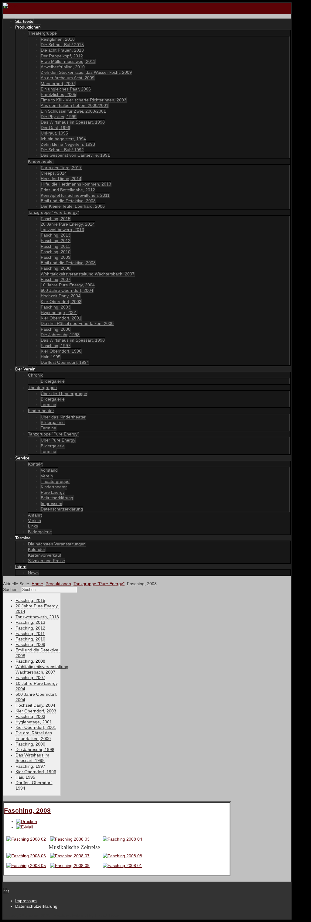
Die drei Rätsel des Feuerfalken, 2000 (77, 323)
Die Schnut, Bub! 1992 (62, 149)
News (33, 572)
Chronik (35, 375)
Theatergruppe (42, 33)
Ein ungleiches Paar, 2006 (66, 89)
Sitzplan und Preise (46, 560)
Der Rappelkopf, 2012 (62, 55)
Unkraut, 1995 (54, 133)
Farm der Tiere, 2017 (61, 167)
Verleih (34, 520)
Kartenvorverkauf (44, 555)
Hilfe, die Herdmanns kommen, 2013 (76, 184)
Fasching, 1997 (55, 345)
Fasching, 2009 (55, 257)
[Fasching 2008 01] (122, 865)
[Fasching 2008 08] (122, 855)
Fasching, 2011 (55, 246)
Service (22, 458)
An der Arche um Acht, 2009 (67, 77)
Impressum (51, 503)
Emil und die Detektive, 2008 (68, 200)
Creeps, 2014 (54, 173)
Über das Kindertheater (63, 417)
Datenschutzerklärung (62, 509)
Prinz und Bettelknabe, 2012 (68, 189)
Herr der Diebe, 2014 (61, 178)
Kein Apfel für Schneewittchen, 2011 (75, 195)
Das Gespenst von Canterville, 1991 (75, 155)
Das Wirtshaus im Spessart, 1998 (73, 122)
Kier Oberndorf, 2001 (61, 318)
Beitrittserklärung (57, 497)
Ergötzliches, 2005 (58, 94)
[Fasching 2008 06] (26, 855)
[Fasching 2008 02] (26, 839)
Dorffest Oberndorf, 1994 (65, 362)
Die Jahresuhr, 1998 (60, 334)
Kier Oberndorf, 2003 (61, 301)
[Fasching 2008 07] (70, 855)
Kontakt (35, 464)
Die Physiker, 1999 (59, 116)
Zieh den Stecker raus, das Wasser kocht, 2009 (86, 72)
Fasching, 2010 (55, 251)
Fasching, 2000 (55, 329)
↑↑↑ (6, 891)
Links (33, 526)
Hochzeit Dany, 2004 (60, 295)
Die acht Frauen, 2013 (62, 50)
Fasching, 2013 (55, 235)
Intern (20, 566)
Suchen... (12, 589)
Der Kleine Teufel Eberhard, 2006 (73, 206)
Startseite (24, 21)
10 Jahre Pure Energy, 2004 (68, 284)
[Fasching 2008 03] (70, 839)
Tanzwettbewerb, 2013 (62, 229)
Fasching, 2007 (55, 279)
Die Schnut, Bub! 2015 (62, 44)
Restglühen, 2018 (58, 39)
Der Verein (25, 369)
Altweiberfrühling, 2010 (63, 66)
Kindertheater (41, 161)
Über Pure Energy (58, 440)
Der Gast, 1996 (55, 127)
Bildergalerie (53, 381)
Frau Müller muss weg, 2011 (68, 61)
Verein (47, 475)
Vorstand (49, 470)
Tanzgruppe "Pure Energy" (53, 212)
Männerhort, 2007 (58, 83)
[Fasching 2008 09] (70, 865)
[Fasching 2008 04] (122, 839)
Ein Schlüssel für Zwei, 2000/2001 (73, 111)
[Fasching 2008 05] (26, 865)
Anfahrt (35, 515)
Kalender (36, 549)
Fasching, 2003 (55, 307)
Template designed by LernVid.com (85, 915)
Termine (48, 404)
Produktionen (28, 27)
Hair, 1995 (50, 356)
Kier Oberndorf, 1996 (61, 351)
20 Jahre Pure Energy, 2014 (68, 224)
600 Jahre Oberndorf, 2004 (67, 290)
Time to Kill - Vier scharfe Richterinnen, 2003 (83, 99)
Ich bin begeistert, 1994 (63, 138)
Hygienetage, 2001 (59, 312)
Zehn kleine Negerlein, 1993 (68, 144)
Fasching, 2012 (55, 240)
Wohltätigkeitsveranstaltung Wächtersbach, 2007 (88, 273)
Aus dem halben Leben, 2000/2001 (74, 105)
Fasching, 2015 (55, 218)
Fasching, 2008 (55, 268)
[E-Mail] (24, 827)
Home (37, 583)
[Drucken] (26, 821)
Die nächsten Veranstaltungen (57, 543)
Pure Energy (53, 492)
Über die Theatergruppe (64, 393)
